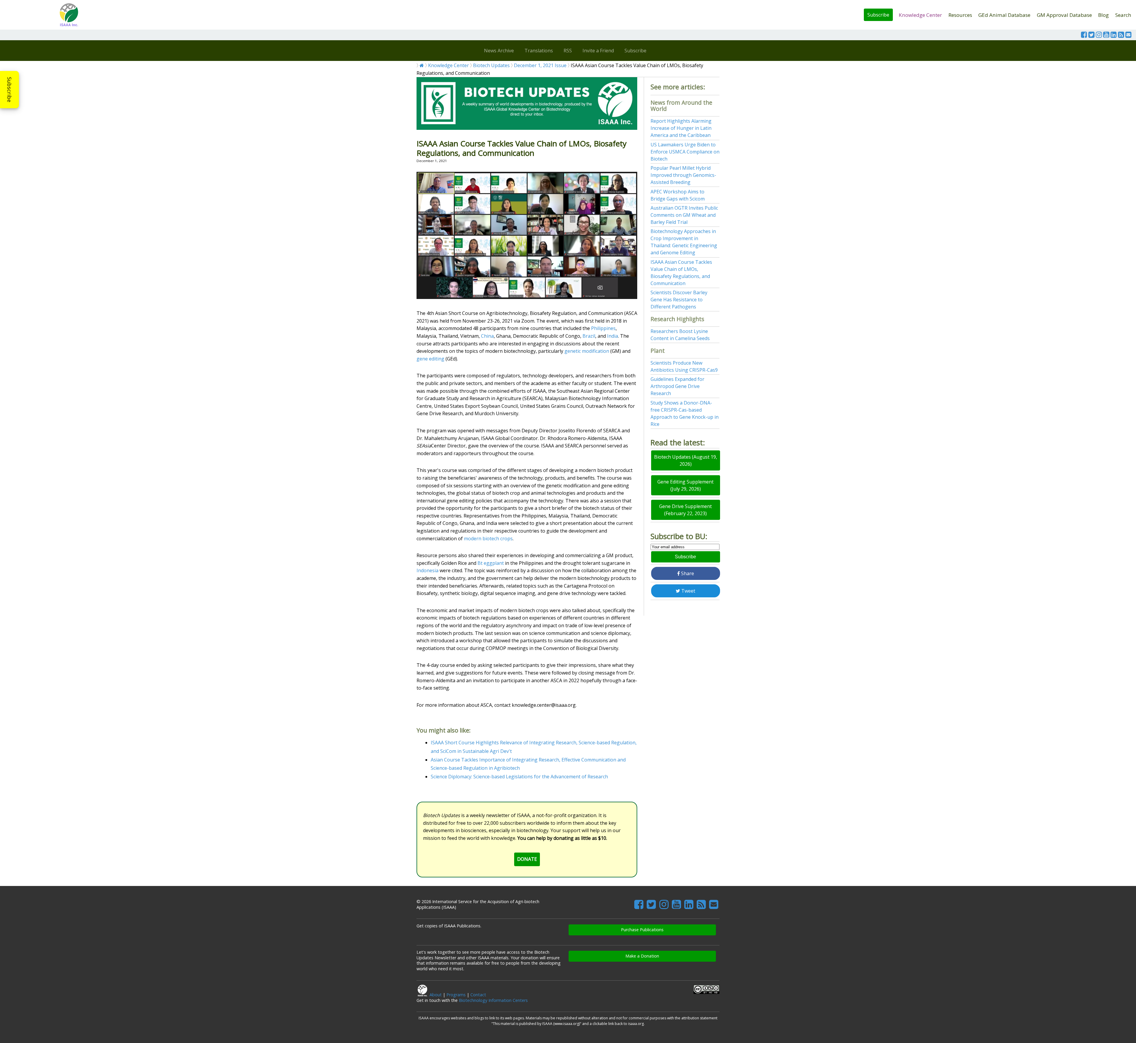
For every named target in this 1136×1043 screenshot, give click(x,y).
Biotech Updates (491, 65)
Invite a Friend (598, 50)
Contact (478, 994)
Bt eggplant (490, 563)
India (612, 336)
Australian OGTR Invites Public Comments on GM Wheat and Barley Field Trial (684, 215)
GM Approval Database (1064, 15)
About (436, 994)
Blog (1103, 15)
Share (687, 573)
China (487, 336)
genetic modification (586, 351)
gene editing (430, 358)
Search (1123, 15)
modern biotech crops (488, 538)
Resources (960, 15)
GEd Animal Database (1004, 15)
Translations (539, 50)
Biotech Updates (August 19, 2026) (685, 460)
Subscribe (878, 15)
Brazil (588, 336)
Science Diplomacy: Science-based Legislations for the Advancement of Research (519, 776)
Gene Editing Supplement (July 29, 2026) (685, 485)
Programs (456, 994)
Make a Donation (642, 956)
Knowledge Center (920, 15)
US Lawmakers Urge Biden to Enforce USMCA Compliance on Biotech (685, 151)
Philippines (603, 328)
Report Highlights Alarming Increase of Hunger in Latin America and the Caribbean (681, 128)
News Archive (499, 50)
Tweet (687, 591)
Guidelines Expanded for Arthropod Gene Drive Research (677, 386)
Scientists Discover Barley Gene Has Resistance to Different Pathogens (679, 299)
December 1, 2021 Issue (540, 65)
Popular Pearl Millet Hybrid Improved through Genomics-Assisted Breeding (683, 175)
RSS (568, 50)
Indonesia (427, 570)
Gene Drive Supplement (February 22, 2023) (685, 510)
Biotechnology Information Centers (493, 1000)
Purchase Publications (642, 929)
